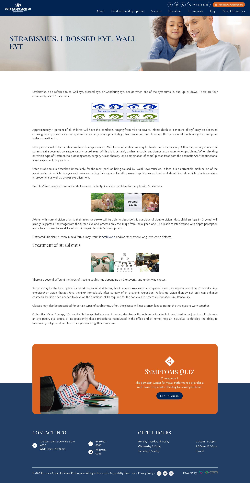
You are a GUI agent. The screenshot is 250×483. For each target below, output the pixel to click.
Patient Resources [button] (234, 11)
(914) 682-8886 (200, 4)
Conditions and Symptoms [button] (127, 11)
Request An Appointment (231, 4)
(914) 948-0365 (101, 452)
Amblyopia (109, 237)
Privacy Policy (146, 473)
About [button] (101, 11)
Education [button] (174, 11)
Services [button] (156, 11)
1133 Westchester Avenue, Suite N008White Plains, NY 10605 (57, 445)
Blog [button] (213, 11)
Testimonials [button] (195, 11)
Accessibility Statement (123, 473)
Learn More (169, 396)
